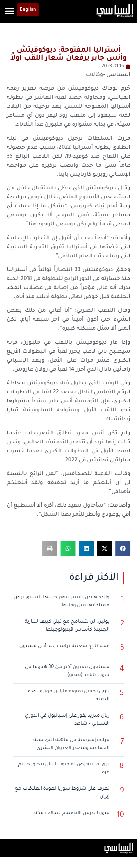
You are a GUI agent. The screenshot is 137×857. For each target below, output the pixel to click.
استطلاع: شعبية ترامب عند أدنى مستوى (64, 646)
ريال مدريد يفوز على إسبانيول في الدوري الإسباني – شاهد (67, 720)
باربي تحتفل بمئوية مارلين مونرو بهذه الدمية (68, 695)
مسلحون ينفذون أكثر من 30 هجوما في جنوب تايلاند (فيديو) (67, 671)
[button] (9, 10)
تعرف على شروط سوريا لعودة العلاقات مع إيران (62, 793)
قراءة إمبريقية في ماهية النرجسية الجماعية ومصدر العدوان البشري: (71, 744)
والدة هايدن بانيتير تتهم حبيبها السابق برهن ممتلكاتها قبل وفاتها (61, 601)
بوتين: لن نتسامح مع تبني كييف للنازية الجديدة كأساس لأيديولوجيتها (67, 626)
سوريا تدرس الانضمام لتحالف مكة (71, 813)
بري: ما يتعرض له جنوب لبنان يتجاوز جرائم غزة (63, 768)
